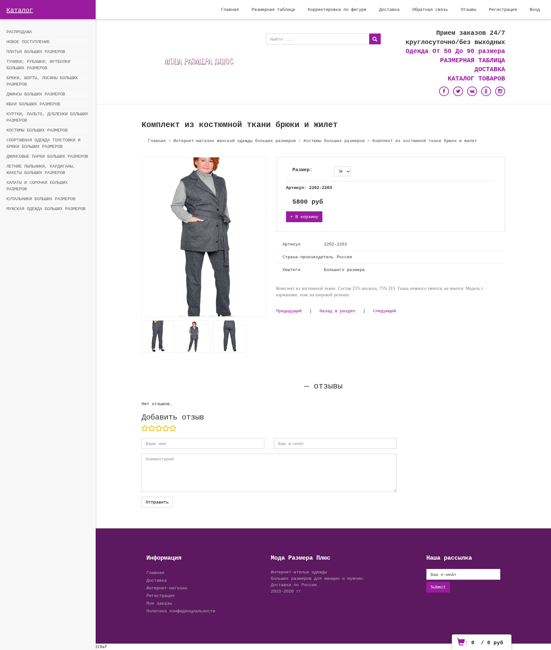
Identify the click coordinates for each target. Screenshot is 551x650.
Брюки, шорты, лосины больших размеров (42, 81)
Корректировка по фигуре (337, 9)
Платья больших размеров (35, 51)
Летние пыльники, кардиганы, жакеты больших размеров (40, 169)
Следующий (384, 311)
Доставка (389, 9)
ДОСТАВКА (489, 69)
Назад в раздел (337, 311)
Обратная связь (430, 9)
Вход (535, 9)
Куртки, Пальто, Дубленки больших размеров (47, 117)
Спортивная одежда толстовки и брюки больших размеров (43, 143)
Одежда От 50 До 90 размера (455, 51)
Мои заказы (159, 603)
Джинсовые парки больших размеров (47, 156)
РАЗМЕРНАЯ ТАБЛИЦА (472, 60)
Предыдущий (289, 311)
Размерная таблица (273, 9)
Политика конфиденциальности (180, 611)
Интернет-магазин (166, 588)
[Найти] (375, 39)
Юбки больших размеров (33, 104)
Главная (230, 9)
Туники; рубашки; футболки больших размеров (38, 65)
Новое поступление (28, 41)
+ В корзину (304, 216)
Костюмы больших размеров (37, 130)
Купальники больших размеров (40, 198)
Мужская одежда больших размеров (45, 208)
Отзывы (468, 9)
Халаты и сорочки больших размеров (37, 186)
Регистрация (503, 9)
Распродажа (19, 31)
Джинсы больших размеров (35, 94)
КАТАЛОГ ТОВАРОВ (476, 78)
